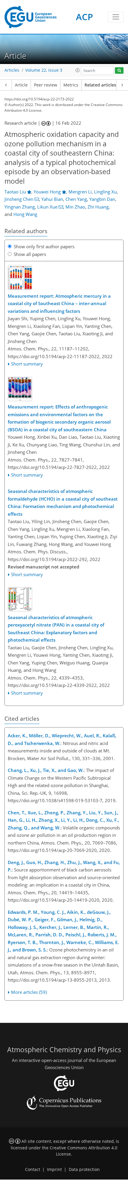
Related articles (100, 85)
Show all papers (30, 254)
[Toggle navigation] (116, 17)
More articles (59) (29, 992)
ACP (84, 17)
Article (21, 85)
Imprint (54, 1169)
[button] (78, 70)
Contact (32, 1169)
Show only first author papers (44, 246)
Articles (11, 70)
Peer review (45, 85)
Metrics (70, 85)
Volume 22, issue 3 (43, 70)
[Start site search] (119, 70)
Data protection (84, 1169)
